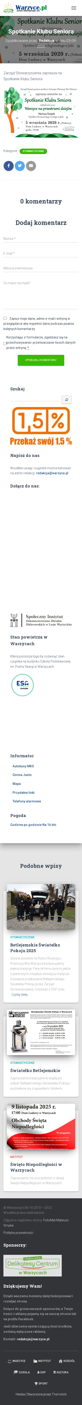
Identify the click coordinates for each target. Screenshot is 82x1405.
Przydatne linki (24, 792)
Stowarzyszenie (33, 151)
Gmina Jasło (22, 775)
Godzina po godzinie (26, 825)
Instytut (16, 1157)
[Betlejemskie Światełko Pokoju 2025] (41, 906)
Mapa (17, 784)
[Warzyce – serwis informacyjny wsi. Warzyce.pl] (26, 8)
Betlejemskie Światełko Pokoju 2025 (35, 947)
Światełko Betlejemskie (35, 1070)
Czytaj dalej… (20, 994)
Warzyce (19, 1361)
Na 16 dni (49, 825)
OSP (43, 1372)
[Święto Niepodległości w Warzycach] (41, 1126)
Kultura (63, 1372)
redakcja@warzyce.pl (52, 473)
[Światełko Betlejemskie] (41, 1032)
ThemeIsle (59, 1394)
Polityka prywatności (18, 1233)
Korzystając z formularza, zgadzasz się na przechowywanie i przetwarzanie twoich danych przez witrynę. (41, 342)
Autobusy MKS (23, 766)
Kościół (69, 1361)
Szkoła (24, 1372)
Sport (43, 1383)
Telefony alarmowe (27, 801)
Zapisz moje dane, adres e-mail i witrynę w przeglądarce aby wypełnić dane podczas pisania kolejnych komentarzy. (38, 324)
